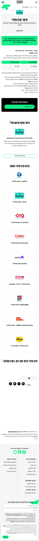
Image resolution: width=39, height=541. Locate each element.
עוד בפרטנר (19, 31)
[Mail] (23, 383)
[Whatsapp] (10, 383)
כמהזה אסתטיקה (30, 481)
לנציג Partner (29, 107)
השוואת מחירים (31, 459)
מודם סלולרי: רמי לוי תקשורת (19, 284)
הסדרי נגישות (32, 471)
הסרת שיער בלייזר (30, 487)
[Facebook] (19, 383)
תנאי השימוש (17, 514)
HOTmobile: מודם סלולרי (19, 305)
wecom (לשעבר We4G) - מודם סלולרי (19, 325)
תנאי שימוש (32, 468)
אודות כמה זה (32, 462)
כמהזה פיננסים (31, 490)
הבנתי (5, 537)
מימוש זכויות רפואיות (9, 465)
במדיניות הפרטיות (12, 533)
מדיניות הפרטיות (9, 514)
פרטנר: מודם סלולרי (20, 202)
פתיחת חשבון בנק (30, 493)
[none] (19, 132)
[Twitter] (14, 383)
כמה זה (35, 7)
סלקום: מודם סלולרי (19, 263)
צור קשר (33, 465)
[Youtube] (15, 452)
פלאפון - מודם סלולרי (19, 181)
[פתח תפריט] (36, 2)
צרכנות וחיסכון (11, 471)
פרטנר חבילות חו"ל (19, 156)
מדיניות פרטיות (31, 474)
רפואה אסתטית (31, 484)
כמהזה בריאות (11, 459)
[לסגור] (4, 526)
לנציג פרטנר (19, 40)
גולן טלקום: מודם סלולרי (19, 243)
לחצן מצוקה (12, 468)
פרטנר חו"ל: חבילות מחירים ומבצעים (19, 138)
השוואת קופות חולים (10, 462)
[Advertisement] (19, 409)
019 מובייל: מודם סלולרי (19, 222)
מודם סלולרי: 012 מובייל (19, 346)
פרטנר (31, 7)
